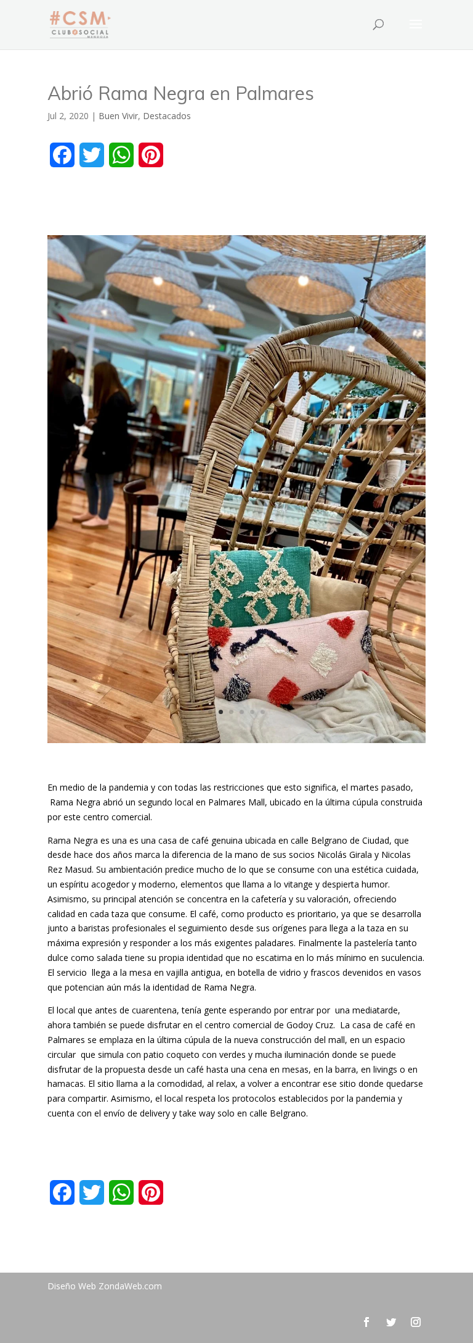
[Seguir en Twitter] (391, 1322)
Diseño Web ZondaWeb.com (104, 1286)
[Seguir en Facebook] (366, 1322)
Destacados (167, 116)
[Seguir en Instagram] (416, 1322)
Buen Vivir (118, 116)
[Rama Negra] (236, 743)
